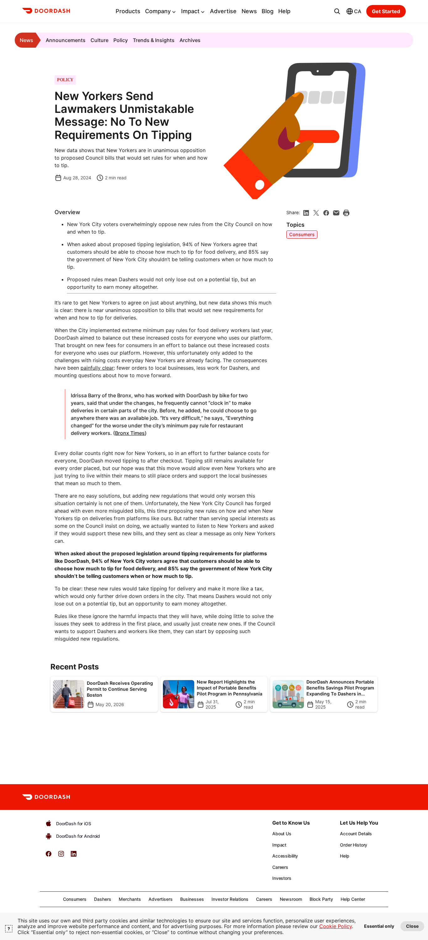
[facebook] (326, 213)
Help (284, 11)
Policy (120, 40)
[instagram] (61, 855)
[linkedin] (306, 213)
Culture (99, 40)
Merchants (130, 899)
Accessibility (285, 855)
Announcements (66, 40)
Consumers (302, 234)
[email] (336, 213)
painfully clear (97, 368)
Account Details (356, 833)
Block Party (321, 899)
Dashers (102, 899)
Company (158, 11)
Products (128, 11)
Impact (190, 11)
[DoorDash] (46, 11)
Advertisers (161, 899)
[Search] (337, 11)
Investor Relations (229, 899)
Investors (281, 878)
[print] (346, 213)
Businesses (192, 899)
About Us (281, 833)
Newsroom (291, 899)
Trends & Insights (154, 40)
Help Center (353, 899)
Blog (268, 11)
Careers (280, 867)
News (249, 11)
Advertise (223, 11)
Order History (353, 845)
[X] (316, 213)
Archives (190, 40)
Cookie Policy (335, 926)
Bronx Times (130, 433)
